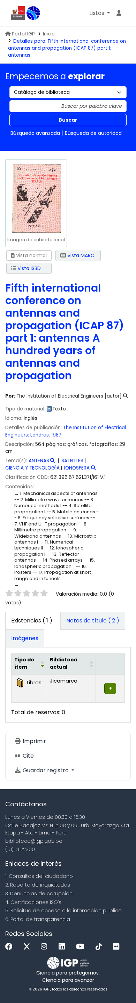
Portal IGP (23, 34)
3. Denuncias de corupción (39, 893)
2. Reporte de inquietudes (37, 884)
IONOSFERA (77, 468)
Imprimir (33, 741)
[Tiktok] (100, 947)
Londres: (40, 435)
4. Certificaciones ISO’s (33, 902)
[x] (28, 947)
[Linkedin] (63, 947)
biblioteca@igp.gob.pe (33, 841)
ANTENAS (39, 460)
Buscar (68, 119)
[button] (99, 13)
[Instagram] (46, 947)
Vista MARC (80, 255)
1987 (56, 435)
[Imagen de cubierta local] (35, 198)
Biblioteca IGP (33, 13)
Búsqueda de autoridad (93, 133)
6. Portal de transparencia (37, 919)
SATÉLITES (72, 460)
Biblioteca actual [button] (63, 663)
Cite (27, 756)
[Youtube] (82, 947)
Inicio (49, 34)
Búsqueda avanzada (35, 133)
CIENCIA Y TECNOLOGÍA (32, 468)
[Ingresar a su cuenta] (119, 13)
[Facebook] (10, 947)
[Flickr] (118, 947)
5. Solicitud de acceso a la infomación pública (63, 910)
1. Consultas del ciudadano (39, 876)
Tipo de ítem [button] (24, 663)
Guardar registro (45, 770)
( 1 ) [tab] (31, 621)
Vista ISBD (28, 268)
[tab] (92, 621)
